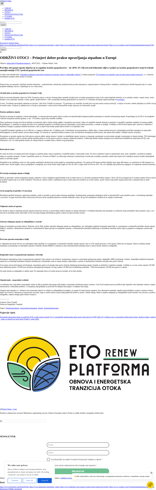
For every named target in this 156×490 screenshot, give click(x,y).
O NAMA (8, 16)
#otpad (40, 308)
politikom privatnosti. (68, 478)
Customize (14, 480)
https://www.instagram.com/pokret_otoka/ (44, 45)
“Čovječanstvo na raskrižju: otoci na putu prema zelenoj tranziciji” (119, 75)
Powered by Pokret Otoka (9, 43)
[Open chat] (150, 484)
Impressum (4, 489)
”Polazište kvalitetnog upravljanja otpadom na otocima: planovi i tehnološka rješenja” (51, 75)
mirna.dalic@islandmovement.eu (18, 63)
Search (3, 25)
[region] (30, 473)
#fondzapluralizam (12, 308)
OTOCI (7, 12)
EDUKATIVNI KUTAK (14, 14)
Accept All (44, 480)
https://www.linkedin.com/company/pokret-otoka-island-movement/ (84, 45)
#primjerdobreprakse (51, 308)
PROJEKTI (9, 10)
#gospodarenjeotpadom (28, 308)
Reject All (29, 480)
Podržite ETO (10, 18)
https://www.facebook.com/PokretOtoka (14, 45)
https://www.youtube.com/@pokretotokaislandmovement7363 (131, 45)
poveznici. (121, 100)
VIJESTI (8, 8)
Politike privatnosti (15, 489)
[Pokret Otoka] (5, 1)
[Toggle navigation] (2, 3)
